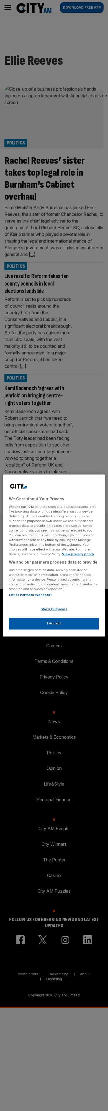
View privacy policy (78, 554)
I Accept (54, 623)
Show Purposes (54, 609)
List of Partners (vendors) (30, 595)
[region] (54, 555)
